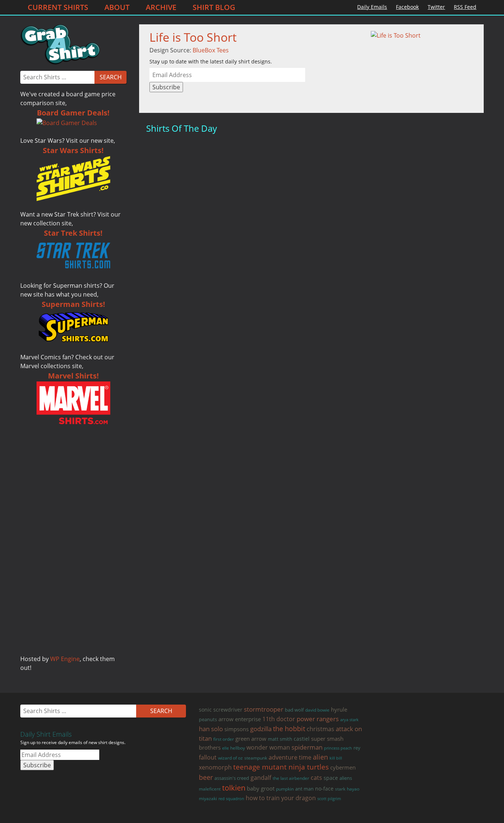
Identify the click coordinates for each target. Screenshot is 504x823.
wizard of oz (230, 758)
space (331, 777)
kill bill (335, 758)
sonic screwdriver (220, 709)
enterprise (248, 719)
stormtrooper (263, 709)
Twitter (436, 6)
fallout (208, 757)
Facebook (407, 6)
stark (340, 789)
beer (206, 777)
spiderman (306, 747)
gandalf (261, 778)
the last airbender (291, 778)
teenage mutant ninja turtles (281, 767)
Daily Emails (372, 6)
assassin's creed (231, 778)
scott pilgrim (329, 798)
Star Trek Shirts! (73, 233)
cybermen (343, 767)
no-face (324, 788)
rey (356, 748)
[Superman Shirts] (73, 326)
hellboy (237, 748)
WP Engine (65, 659)
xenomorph (215, 767)
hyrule (339, 709)
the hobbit (289, 728)
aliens (345, 778)
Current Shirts (58, 7)
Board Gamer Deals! (73, 113)
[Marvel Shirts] (73, 403)
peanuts (208, 719)
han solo (211, 729)
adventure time (290, 757)
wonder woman (268, 747)
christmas (320, 729)
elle (225, 748)
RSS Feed (465, 6)
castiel (302, 738)
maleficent (210, 789)
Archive (161, 7)
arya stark (349, 719)
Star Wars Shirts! (73, 150)
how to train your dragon (281, 798)
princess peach (338, 748)
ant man (304, 788)
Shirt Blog (214, 7)
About (117, 7)
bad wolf (294, 709)
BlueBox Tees (211, 50)
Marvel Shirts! (73, 376)
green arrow (250, 738)
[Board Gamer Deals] (73, 122)
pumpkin (285, 789)
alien (320, 757)
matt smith (280, 739)
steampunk (255, 758)
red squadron (231, 798)
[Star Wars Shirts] (73, 178)
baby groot (261, 788)
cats (316, 778)
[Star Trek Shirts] (73, 255)
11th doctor (278, 719)
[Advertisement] (73, 543)
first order (223, 739)
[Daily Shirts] (60, 44)
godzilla (261, 729)
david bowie (317, 710)
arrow (226, 719)
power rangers (318, 719)
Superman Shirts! (73, 304)
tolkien (233, 788)
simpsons (236, 729)
